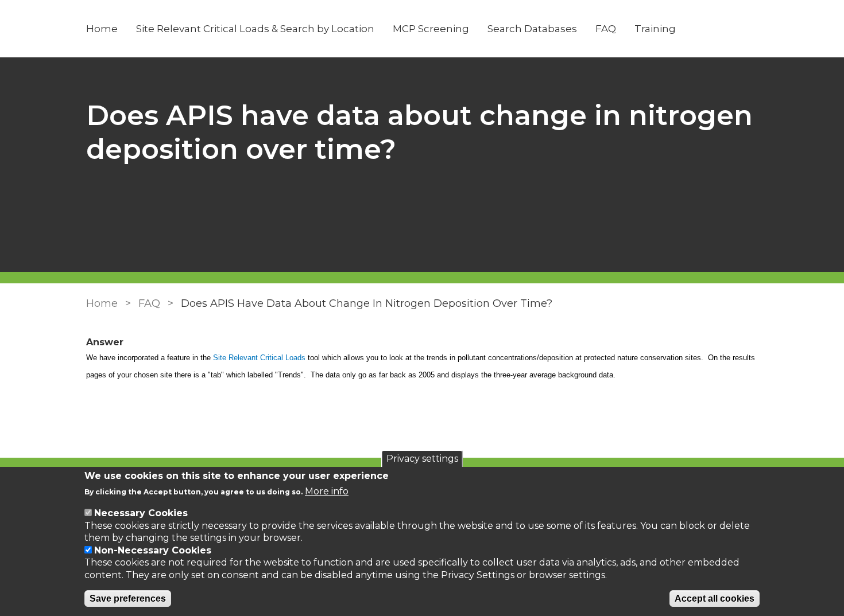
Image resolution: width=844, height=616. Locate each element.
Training (655, 28)
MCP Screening (431, 28)
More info (327, 491)
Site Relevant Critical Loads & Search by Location (255, 28)
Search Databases (532, 28)
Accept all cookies (714, 598)
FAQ (605, 28)
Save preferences (128, 598)
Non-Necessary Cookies (152, 550)
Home (102, 28)
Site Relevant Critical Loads (259, 357)
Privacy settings (422, 458)
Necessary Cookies (141, 513)
